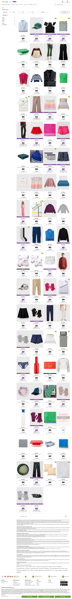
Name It (54, 566)
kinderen (55, 555)
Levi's (28, 570)
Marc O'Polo (27, 568)
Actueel (49, 581)
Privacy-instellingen (16, 585)
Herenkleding (65, 570)
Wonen (3, 23)
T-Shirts (33, 566)
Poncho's (36, 570)
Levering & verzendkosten (29, 581)
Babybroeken (19, 572)
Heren (3, 21)
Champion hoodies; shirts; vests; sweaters (57, 568)
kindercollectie (42, 534)
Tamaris (30, 566)
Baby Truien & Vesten (44, 566)
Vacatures (2, 582)
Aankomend (50, 582)
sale (53, 524)
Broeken (60, 570)
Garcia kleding (19, 570)
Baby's (3, 17)
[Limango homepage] (5, 1)
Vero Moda (38, 566)
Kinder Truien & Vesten (20, 568)
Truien (66, 568)
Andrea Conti (59, 566)
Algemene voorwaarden (17, 583)
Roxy (23, 566)
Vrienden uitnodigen (4, 581)
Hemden (56, 570)
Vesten (26, 566)
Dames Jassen (41, 568)
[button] (67, 1)
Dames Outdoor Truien (47, 570)
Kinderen (3, 19)
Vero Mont (50, 566)
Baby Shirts (41, 570)
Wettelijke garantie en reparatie (30, 585)
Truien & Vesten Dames (34, 568)
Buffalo (18, 566)
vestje (25, 530)
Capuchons (32, 570)
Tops (21, 566)
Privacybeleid (15, 582)
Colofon (14, 581)
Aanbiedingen (39, 581)
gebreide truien (31, 547)
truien (22, 522)
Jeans (53, 570)
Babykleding (24, 570)
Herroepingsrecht (28, 583)
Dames (3, 20)
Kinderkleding (47, 568)
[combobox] (62, 4)
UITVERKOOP (4, 24)
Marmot (35, 531)
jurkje (21, 530)
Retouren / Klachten (28, 582)
